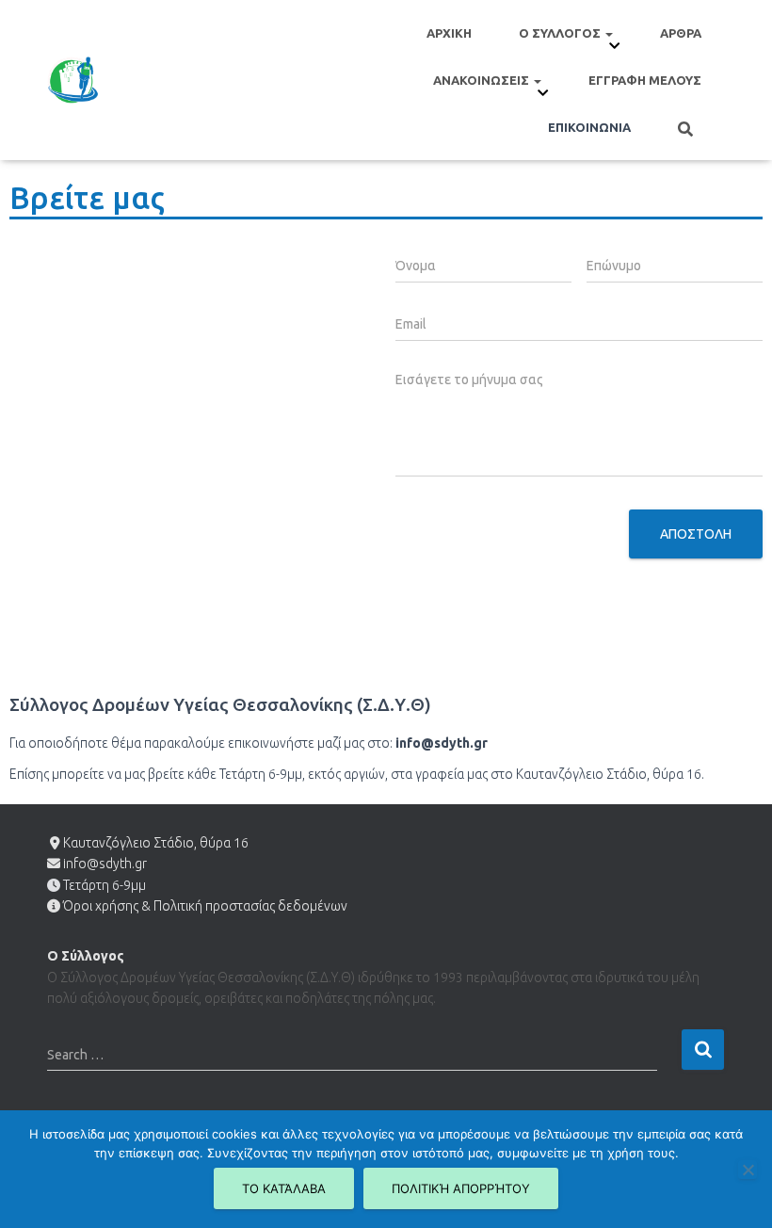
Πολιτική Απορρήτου (461, 1188)
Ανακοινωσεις (482, 80)
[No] (747, 1169)
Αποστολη (696, 533)
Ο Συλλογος (561, 33)
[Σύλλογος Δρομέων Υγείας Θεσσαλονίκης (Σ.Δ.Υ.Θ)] (73, 80)
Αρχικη (449, 33)
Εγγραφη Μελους (644, 80)
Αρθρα (680, 33)
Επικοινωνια (589, 127)
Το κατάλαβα (284, 1188)
